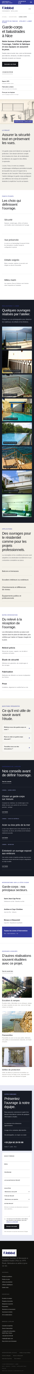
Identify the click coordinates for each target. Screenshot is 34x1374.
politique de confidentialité (12, 1221)
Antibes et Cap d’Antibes (24, 1352)
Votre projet (8, 1203)
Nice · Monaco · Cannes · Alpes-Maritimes (14, 1366)
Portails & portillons (7, 1276)
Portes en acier (6, 1279)
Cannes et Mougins (6, 1355)
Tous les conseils (6, 781)
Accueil (4, 16)
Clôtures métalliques (7, 1284)
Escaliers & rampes (7, 1298)
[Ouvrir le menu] (29, 8)
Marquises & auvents (7, 1304)
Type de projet (9, 1195)
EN (31, 2)
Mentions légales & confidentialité (12, 1370)
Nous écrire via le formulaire (9, 1341)
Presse (4, 1368)
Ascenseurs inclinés (7, 1312)
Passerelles (5, 1306)
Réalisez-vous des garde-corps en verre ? (17, 728)
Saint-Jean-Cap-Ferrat (7, 1358)
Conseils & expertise (7, 1325)
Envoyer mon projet (11, 1226)
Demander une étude (10, 64)
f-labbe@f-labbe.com (7, 1338)
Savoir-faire (13, 16)
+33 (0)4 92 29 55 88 (22, 2)
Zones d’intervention (7, 1328)
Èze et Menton (17, 1358)
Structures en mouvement (8, 1309)
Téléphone (7, 1172)
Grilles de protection (7, 1282)
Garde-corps (5, 1287)
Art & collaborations (7, 1314)
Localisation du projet (12, 1180)
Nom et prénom (9, 1156)
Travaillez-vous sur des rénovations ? (17, 748)
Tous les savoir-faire (7, 971)
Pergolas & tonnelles (7, 1301)
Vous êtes (7, 1188)
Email (6, 1164)
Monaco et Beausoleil (18, 1355)
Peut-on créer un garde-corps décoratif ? (17, 738)
